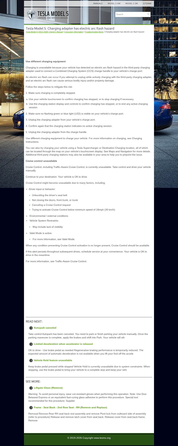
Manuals (98, 3)
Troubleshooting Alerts (94, 32)
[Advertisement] (89, 46)
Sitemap (147, 3)
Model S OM (114, 3)
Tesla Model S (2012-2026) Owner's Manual (44, 32)
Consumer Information (73, 32)
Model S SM (132, 3)
